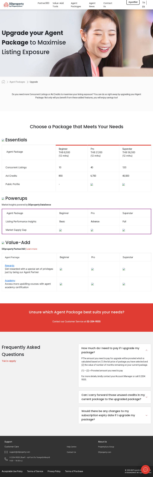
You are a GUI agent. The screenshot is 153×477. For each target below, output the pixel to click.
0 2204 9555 (30, 459)
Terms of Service (35, 471)
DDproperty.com (104, 452)
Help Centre (71, 447)
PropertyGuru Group (106, 447)
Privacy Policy (54, 471)
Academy (10, 280)
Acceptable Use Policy (12, 471)
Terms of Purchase (74, 471)
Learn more (31, 249)
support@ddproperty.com (19, 452)
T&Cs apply (9, 361)
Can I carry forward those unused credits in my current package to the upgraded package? (113, 397)
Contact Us (71, 452)
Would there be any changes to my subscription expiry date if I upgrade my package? (108, 415)
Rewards (9, 265)
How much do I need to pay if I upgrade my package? (110, 350)
